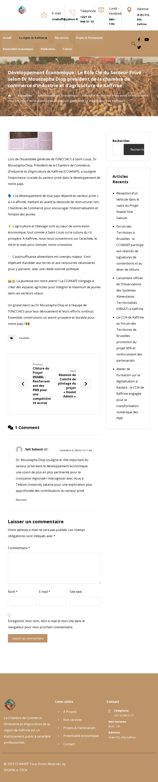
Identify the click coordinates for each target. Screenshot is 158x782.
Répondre (21, 499)
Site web (76, 592)
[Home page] (9, 95)
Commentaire (19, 548)
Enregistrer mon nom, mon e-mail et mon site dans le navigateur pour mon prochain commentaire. (46, 624)
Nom (13, 592)
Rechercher (121, 141)
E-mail (44, 592)
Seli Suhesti (34, 449)
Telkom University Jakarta (34, 484)
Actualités (24, 338)
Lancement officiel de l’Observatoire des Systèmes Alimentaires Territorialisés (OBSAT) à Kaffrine (129, 293)
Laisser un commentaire (28, 638)
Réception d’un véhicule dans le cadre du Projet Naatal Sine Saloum (127, 205)
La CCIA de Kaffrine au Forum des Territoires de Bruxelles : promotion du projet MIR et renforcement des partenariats (130, 339)
